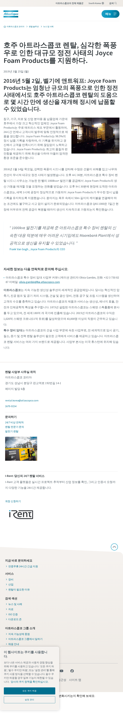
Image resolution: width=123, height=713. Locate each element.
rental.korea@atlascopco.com (21, 400)
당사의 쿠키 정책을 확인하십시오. (30, 681)
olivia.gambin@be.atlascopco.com (39, 282)
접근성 (62, 680)
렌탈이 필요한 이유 (19, 589)
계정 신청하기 (13, 501)
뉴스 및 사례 (15, 604)
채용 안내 (13, 644)
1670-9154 (10, 406)
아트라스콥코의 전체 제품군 (69, 3)
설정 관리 (29, 699)
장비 (10, 579)
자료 (10, 609)
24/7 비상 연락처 (14, 422)
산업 (10, 584)
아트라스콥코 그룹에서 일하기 (25, 639)
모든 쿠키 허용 (29, 690)
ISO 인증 (13, 614)
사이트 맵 (75, 680)
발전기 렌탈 (11, 431)
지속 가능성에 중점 (19, 634)
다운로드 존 (15, 619)
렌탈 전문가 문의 (14, 426)
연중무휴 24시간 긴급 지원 (23, 566)
